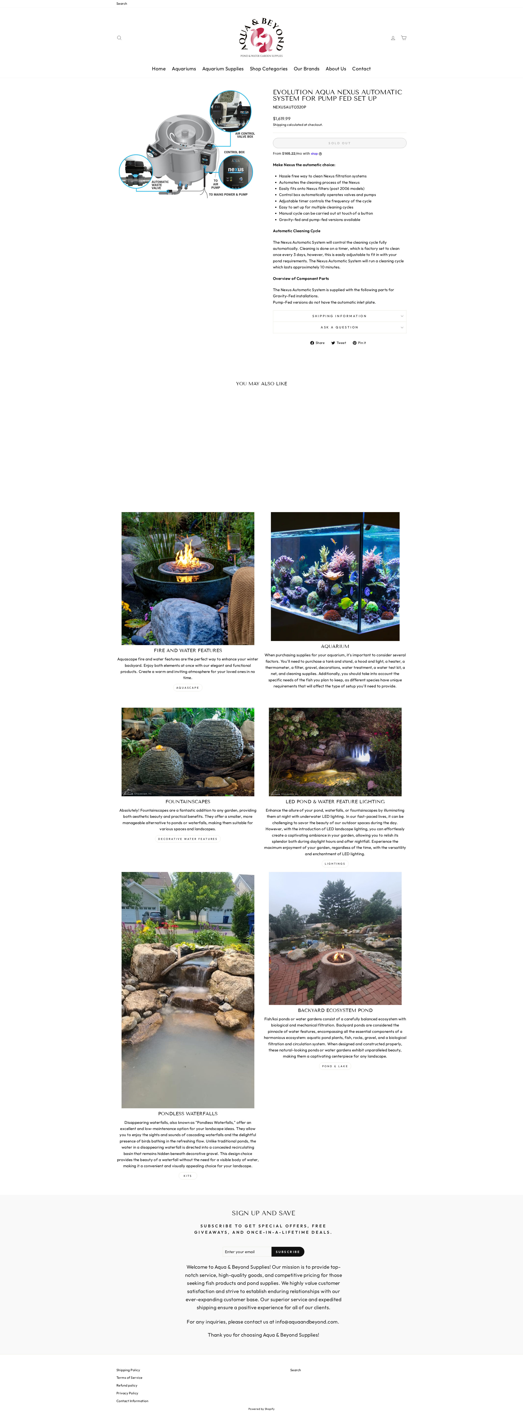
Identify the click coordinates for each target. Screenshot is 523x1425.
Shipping (279, 125)
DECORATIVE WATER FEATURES (188, 838)
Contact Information (132, 1401)
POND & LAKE (335, 1066)
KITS (188, 1175)
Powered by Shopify (261, 1408)
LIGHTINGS (335, 863)
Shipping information (339, 316)
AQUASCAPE (187, 687)
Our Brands (307, 68)
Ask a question (340, 327)
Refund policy (126, 1385)
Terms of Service (129, 1377)
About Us (336, 68)
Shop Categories (269, 68)
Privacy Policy (127, 1393)
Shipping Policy (128, 1370)
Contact (361, 68)
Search (121, 3)
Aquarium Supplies (223, 68)
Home (159, 68)
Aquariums (184, 68)
